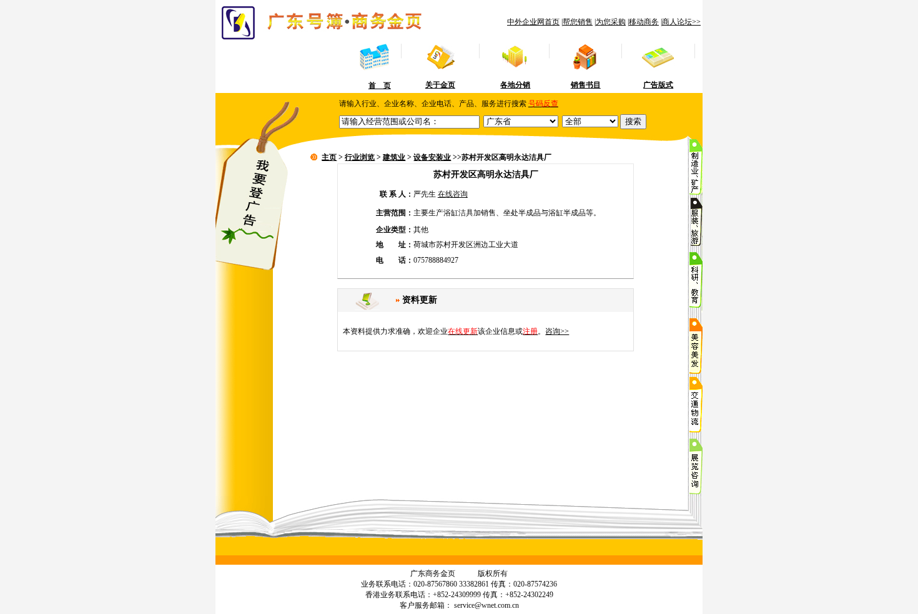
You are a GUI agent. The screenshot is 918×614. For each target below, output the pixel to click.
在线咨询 (453, 194)
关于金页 (440, 84)
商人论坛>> (681, 21)
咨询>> (557, 331)
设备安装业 (432, 157)
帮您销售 (578, 21)
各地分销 (515, 84)
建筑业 (394, 157)
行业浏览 (360, 157)
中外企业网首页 (533, 21)
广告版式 (658, 84)
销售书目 (586, 84)
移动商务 (644, 21)
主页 (329, 157)
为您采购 (611, 21)
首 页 (379, 85)
